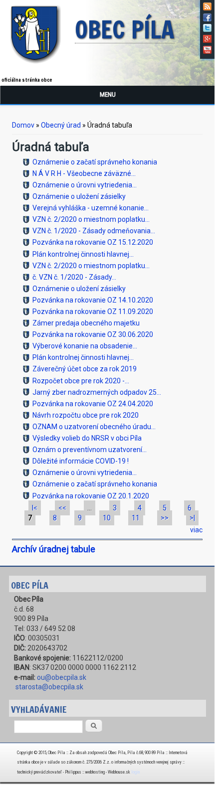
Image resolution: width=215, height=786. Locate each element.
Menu (108, 94)
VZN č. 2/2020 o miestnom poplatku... (91, 219)
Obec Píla (125, 30)
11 (136, 518)
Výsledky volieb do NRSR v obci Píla (87, 438)
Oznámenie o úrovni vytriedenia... (84, 185)
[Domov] (37, 65)
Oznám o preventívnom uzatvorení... (89, 450)
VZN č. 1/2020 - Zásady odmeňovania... (93, 231)
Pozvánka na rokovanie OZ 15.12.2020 (92, 242)
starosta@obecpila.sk (49, 687)
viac (196, 530)
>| (192, 518)
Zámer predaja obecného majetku (86, 323)
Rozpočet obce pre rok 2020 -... (80, 381)
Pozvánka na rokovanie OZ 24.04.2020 (92, 404)
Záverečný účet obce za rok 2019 (84, 369)
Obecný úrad (61, 125)
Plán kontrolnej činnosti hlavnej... (83, 254)
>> (165, 518)
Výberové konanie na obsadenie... (84, 346)
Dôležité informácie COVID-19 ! (80, 461)
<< (62, 508)
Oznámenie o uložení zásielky (79, 196)
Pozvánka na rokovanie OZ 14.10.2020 (92, 300)
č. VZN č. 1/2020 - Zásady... (74, 277)
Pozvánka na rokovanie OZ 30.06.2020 (92, 334)
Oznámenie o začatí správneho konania (94, 162)
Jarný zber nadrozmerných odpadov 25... (96, 392)
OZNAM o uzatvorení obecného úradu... (94, 427)
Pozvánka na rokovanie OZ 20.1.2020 (90, 496)
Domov (23, 125)
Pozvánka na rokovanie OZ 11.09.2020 (92, 311)
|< (34, 508)
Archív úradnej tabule (53, 549)
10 (107, 518)
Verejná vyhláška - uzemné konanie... (90, 208)
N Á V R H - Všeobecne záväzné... (84, 173)
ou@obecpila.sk (61, 677)
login (135, 772)
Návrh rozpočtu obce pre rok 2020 (85, 415)
